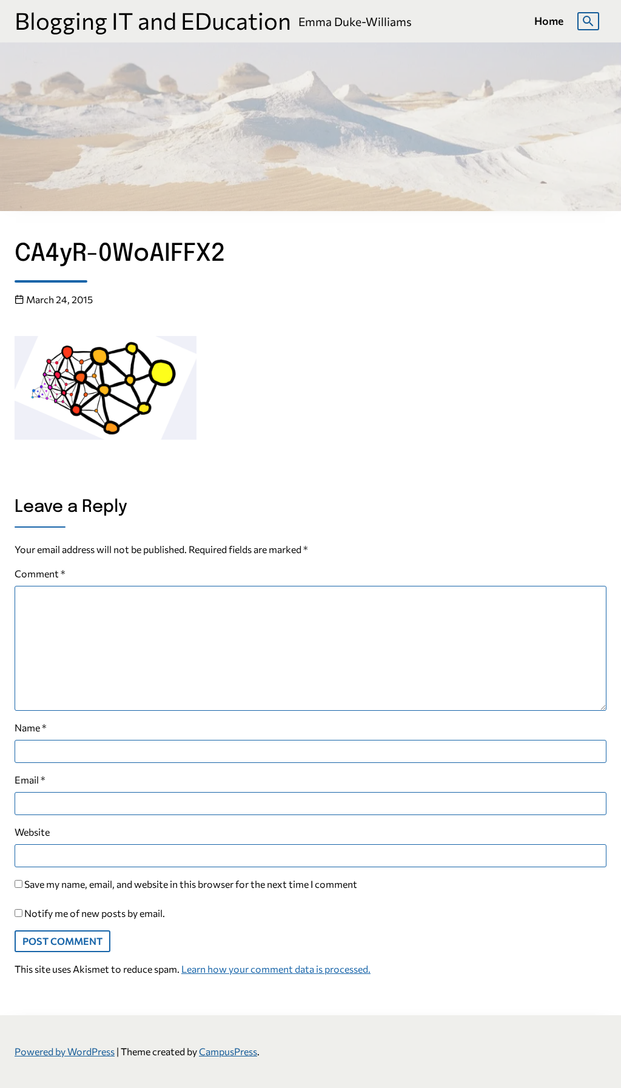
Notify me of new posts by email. (94, 913)
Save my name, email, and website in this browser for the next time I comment (190, 884)
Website (32, 832)
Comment (40, 573)
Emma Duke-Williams (355, 21)
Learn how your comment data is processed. (276, 969)
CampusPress (228, 1051)
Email (30, 779)
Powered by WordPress (65, 1051)
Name (31, 727)
